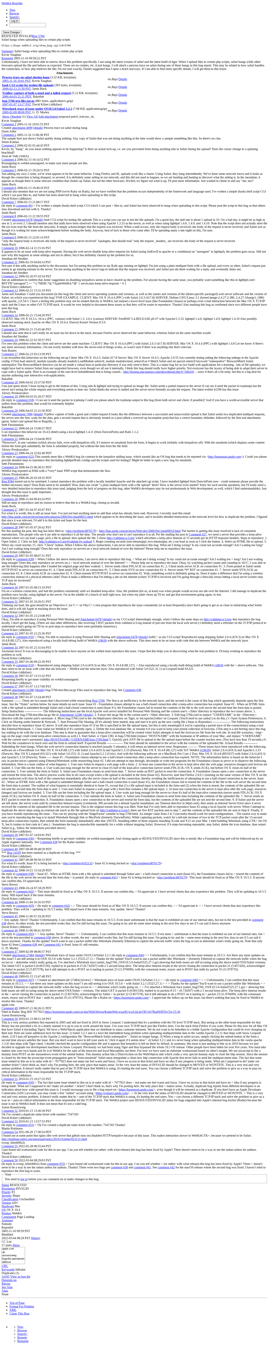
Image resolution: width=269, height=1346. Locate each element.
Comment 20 (10, 410)
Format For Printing (21, 1306)
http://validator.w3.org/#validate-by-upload (65, 541)
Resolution (8, 1188)
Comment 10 (10, 248)
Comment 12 (10, 276)
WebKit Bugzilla (12, 3)
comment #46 (134, 955)
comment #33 (24, 665)
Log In (14, 20)
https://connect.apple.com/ (112, 1093)
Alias (5, 1290)
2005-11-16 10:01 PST (16, 81)
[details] (38, 127)
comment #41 (108, 877)
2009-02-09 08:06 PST (16, 112)
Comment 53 (10, 1121)
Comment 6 (9, 188)
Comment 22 (10, 439)
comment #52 (24, 1125)
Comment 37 (10, 686)
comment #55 (55, 1163)
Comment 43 (10, 888)
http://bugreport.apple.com (224, 456)
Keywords (8, 1269)
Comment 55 (10, 1146)
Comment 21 (10, 428)
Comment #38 (132, 690)
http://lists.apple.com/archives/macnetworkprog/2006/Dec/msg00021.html (47, 516)
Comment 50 (10, 1019)
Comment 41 (10, 859)
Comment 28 (10, 527)
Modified (7, 1234)
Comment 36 (10, 676)
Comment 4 (9, 159)
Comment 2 (9, 135)
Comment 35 (10, 661)
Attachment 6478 (91, 619)
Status (5, 1185)
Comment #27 (198, 534)
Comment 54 (10, 1132)
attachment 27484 (23, 955)
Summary (8, 51)
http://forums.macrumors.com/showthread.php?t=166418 (158, 371)
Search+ (14, 17)
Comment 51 (10, 1079)
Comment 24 (10, 467)
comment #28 (24, 559)
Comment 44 (10, 902)
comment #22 (24, 456)
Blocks (6, 1283)
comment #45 (24, 934)
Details (122, 79)
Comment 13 (10, 290)
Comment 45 (10, 916)
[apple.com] (13, 1249)
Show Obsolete (11, 116)
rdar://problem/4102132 (77, 863)
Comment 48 (10, 976)
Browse (14, 13)
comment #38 (24, 874)
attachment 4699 (22, 127)
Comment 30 (10, 587)
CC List (6, 1241)
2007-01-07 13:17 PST (16, 104)
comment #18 (24, 400)
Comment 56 (10, 1160)
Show (16, 1245)
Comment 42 (10, 870)
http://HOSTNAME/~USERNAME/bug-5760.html (76, 739)
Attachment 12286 (70, 714)
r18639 (205, 750)
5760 (41, 36)
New (12, 10)
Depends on (9, 1280)
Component (9, 1217)
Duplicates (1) (10, 1273)
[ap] (13, 1252)
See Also (7, 1287)
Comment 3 (9, 145)
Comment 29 (10, 555)
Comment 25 (10, 478)
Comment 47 (10, 951)
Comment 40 (10, 849)
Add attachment (48, 116)
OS (4, 1209)
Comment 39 (10, 835)
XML (13, 1310)
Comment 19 (10, 396)
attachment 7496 (22, 414)
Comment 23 (10, 453)
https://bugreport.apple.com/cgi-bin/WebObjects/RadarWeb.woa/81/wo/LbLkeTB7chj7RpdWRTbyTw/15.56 (112, 1011)
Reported (7, 58)
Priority (6, 1192)
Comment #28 (49, 842)
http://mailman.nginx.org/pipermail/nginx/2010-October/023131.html (44, 1139)
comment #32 (24, 637)
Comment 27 (10, 509)
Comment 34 (10, 647)
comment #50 (24, 1082)
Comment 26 (10, 499)
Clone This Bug (19, 1313)
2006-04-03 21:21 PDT (16, 96)
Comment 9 (9, 237)
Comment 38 (10, 697)
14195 (5, 1276)
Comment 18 (10, 382)
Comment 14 (10, 315)
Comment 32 (10, 615)
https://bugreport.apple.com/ (131, 997)
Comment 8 (9, 216)
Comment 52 (10, 1110)
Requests (23, 1341)
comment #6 (24, 205)
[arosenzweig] (13, 1255)
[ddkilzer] (13, 1262)
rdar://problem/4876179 (81, 531)
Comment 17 (10, 354)
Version (6, 1202)
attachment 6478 (22, 219)
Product (6, 1213)
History (35, 1238)
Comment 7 (9, 202)
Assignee (7, 1220)
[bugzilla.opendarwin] (13, 1259)
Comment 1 (9, 124)
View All (32, 116)
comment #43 (24, 905)
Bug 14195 (14, 852)
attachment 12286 (23, 690)
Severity (7, 1195)
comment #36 (24, 838)
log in (24, 1179)
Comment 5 (9, 170)
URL (5, 1266)
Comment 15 (10, 329)
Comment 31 (10, 601)
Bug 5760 (98, 700)
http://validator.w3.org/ (121, 538)
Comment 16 (10, 340)
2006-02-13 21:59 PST (16, 88)
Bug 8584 (8, 481)
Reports (22, 1337)
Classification (10, 1199)
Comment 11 (10, 262)
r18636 (102, 640)
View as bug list (20, 1276)
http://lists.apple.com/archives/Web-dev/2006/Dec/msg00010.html (140, 531)
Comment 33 (10, 633)
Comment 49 (10, 1008)
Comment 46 (10, 930)
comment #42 (24, 891)
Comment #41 (52, 944)
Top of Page (17, 1303)
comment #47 (24, 980)
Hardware (8, 1206)
